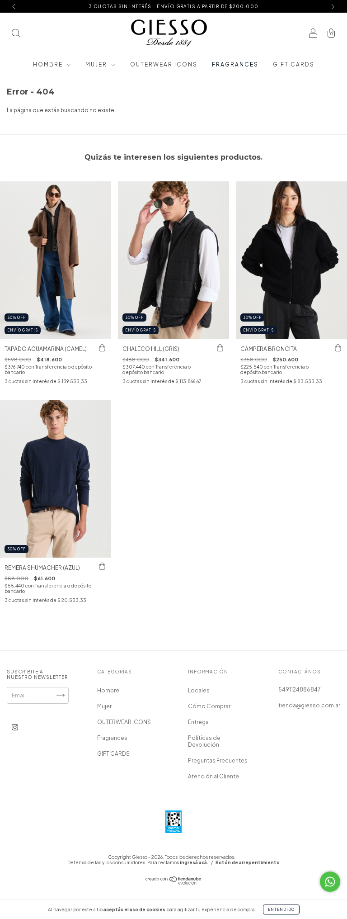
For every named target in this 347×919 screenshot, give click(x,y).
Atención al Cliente (213, 776)
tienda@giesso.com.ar (309, 705)
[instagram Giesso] (15, 727)
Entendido (281, 909)
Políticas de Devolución (204, 741)
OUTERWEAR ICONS (163, 64)
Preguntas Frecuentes (218, 760)
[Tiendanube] (173, 882)
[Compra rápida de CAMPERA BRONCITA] (338, 348)
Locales (199, 690)
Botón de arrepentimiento (248, 862)
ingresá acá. (194, 862)
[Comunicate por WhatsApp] (330, 882)
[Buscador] (15, 34)
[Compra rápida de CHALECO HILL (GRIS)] (220, 348)
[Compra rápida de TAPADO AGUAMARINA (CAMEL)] (102, 348)
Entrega (198, 722)
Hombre (49, 64)
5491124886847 (299, 689)
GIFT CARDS (293, 64)
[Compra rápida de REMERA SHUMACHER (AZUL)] (102, 567)
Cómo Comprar (209, 706)
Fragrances (235, 64)
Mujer (97, 64)
